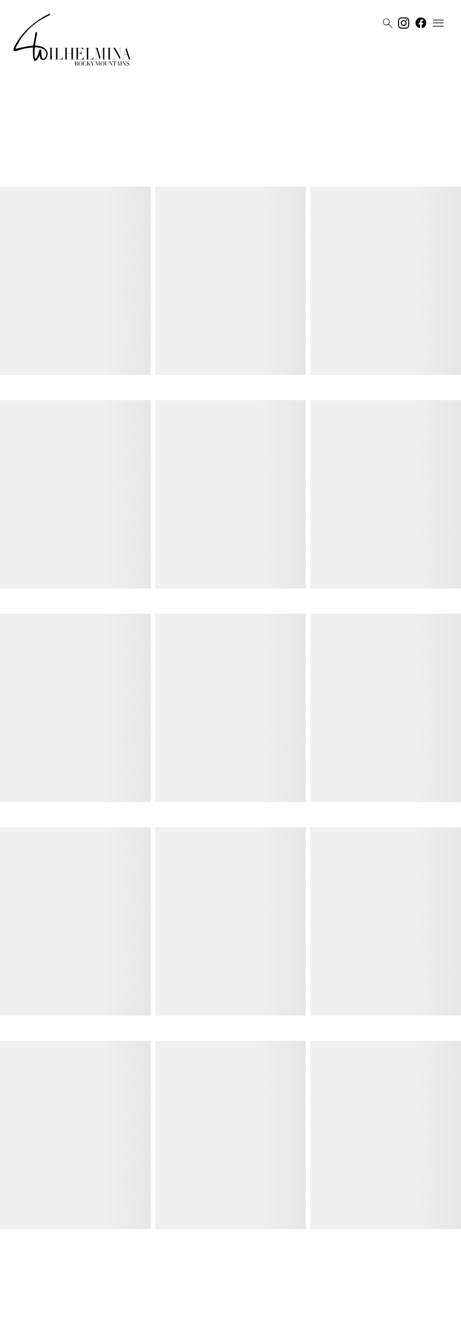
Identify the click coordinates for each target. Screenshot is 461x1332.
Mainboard (294, 1319)
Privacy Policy (219, 1319)
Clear (284, 170)
